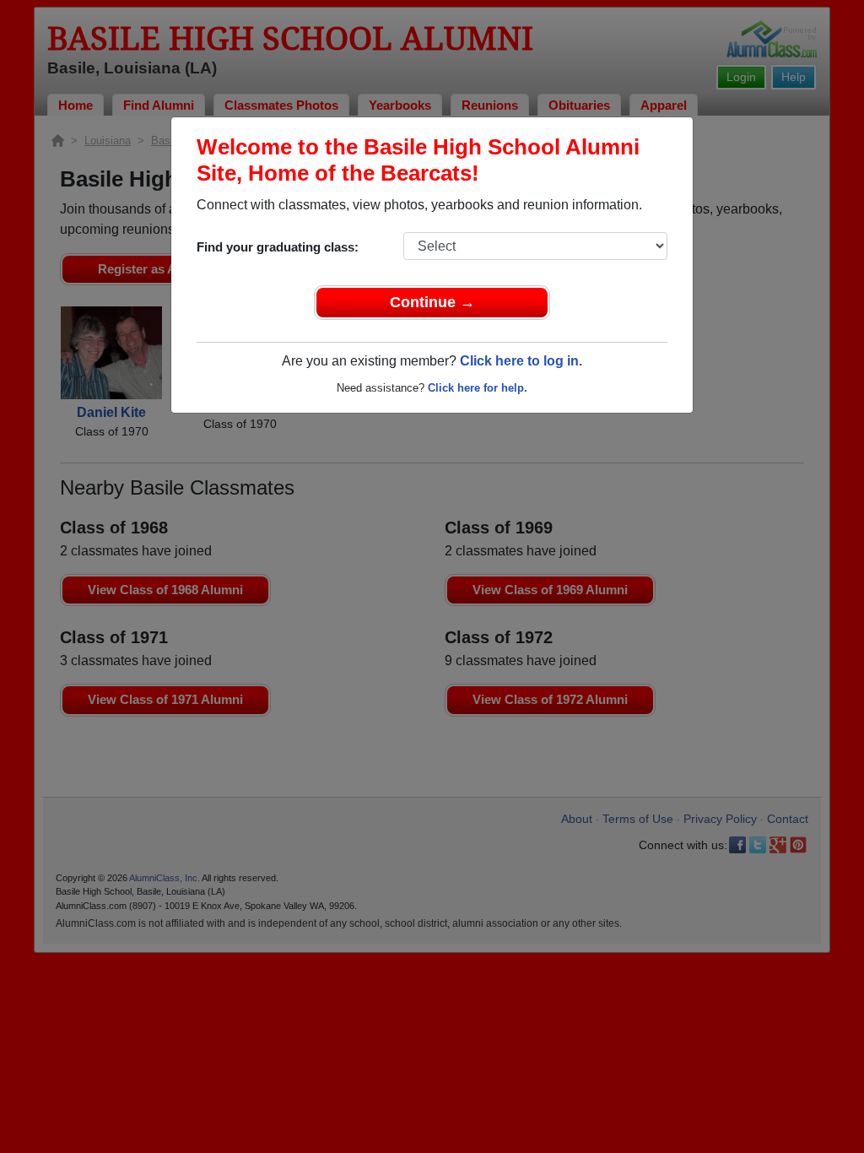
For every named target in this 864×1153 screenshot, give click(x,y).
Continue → (432, 302)
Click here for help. (477, 388)
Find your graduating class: (278, 247)
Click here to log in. (521, 361)
